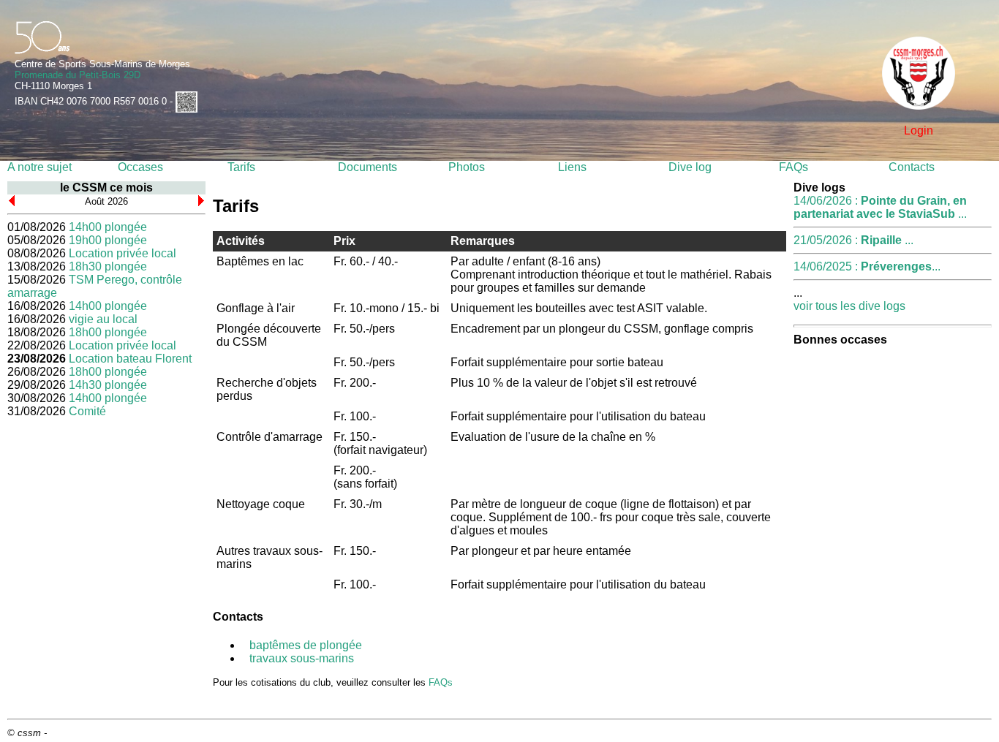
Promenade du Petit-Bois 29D (77, 74)
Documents (367, 167)
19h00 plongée (108, 240)
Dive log (690, 167)
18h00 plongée (108, 332)
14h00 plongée (108, 227)
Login (918, 130)
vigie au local (103, 319)
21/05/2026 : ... (853, 240)
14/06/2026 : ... (880, 207)
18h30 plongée (108, 266)
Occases (140, 167)
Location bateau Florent (130, 358)
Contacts (912, 167)
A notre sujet (39, 167)
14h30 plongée (108, 385)
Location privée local (122, 253)
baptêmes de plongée (305, 645)
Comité (87, 411)
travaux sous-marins (301, 658)
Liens (572, 167)
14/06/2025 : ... (866, 266)
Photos (466, 167)
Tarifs (241, 167)
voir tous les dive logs (849, 306)
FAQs (793, 167)
